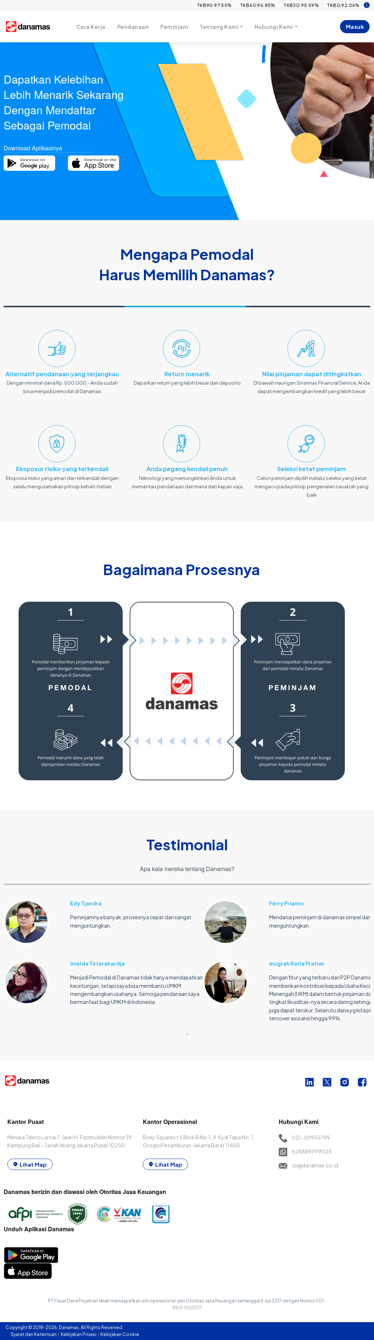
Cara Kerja (91, 26)
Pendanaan (133, 26)
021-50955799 (311, 1137)
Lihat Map (33, 1164)
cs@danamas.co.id (315, 1165)
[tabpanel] (103, 948)
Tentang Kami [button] (219, 26)
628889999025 (312, 1151)
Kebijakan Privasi (79, 1334)
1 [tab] (187, 1033)
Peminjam (174, 26)
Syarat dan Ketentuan (34, 1334)
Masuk (355, 26)
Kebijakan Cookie (119, 1334)
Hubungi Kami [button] (274, 26)
